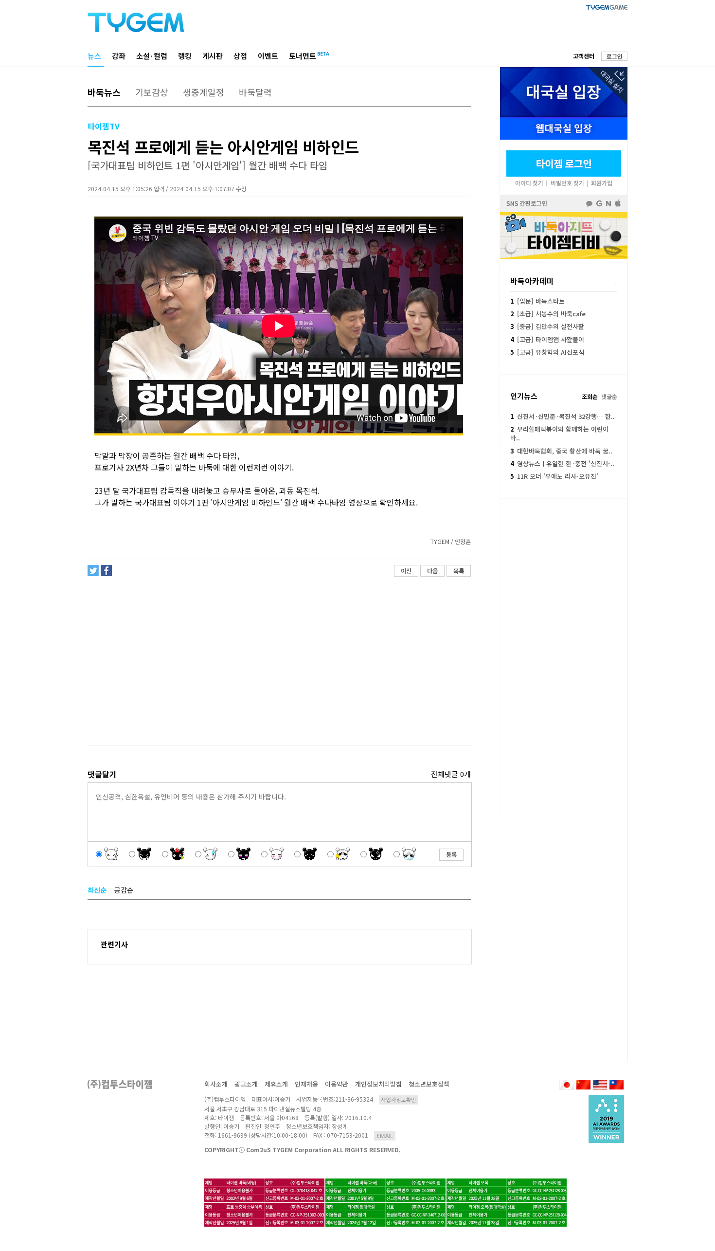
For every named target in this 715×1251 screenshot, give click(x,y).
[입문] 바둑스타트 (537, 301)
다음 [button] (432, 570)
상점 (240, 56)
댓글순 (609, 396)
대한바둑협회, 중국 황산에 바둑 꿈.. (561, 450)
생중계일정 (203, 92)
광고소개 (246, 1083)
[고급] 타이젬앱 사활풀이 (547, 339)
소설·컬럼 (151, 56)
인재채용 (306, 1083)
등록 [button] (451, 854)
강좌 (118, 56)
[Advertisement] (279, 661)
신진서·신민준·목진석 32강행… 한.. (562, 416)
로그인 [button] (615, 56)
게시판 (212, 56)
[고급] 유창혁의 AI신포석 (547, 352)
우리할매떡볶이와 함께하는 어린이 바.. (559, 433)
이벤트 (268, 56)
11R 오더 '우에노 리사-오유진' (554, 476)
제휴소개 (276, 1083)
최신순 (97, 890)
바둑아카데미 (532, 281)
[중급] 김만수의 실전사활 (547, 326)
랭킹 (185, 56)
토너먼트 (302, 56)
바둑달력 (255, 92)
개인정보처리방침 (378, 1083)
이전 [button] (406, 570)
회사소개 (216, 1083)
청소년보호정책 (429, 1083)
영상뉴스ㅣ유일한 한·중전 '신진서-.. (562, 463)
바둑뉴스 (104, 92)
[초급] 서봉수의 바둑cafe (548, 313)
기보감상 (151, 92)
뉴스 (94, 56)
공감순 (123, 890)
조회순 (590, 396)
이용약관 (336, 1083)
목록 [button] (458, 570)
